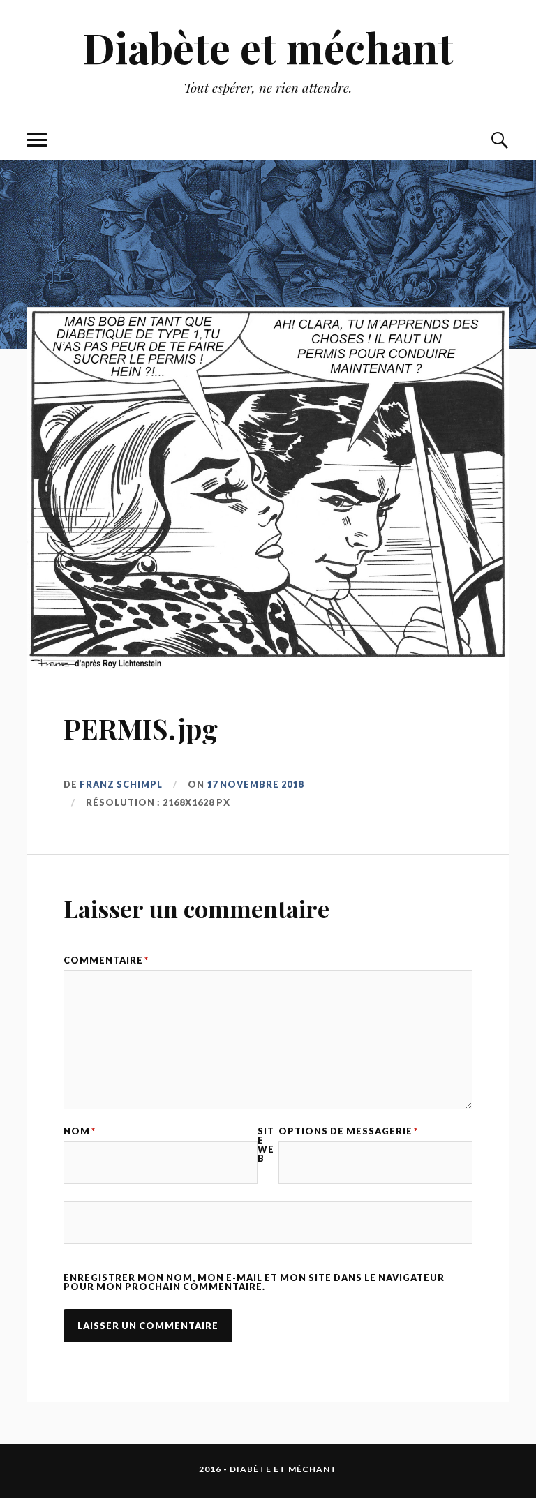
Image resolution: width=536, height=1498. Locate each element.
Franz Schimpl (121, 784)
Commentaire (106, 960)
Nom (80, 1131)
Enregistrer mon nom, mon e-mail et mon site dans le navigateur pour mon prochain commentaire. (254, 1282)
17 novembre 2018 (255, 784)
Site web (266, 1144)
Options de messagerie (348, 1131)
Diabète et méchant (268, 47)
